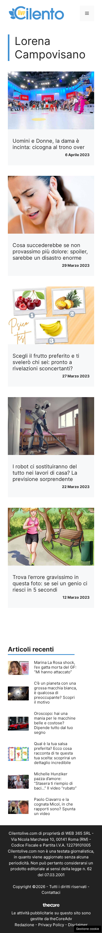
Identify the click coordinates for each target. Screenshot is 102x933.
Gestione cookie (87, 929)
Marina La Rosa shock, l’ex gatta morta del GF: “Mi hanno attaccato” (55, 667)
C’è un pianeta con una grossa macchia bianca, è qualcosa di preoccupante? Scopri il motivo (55, 693)
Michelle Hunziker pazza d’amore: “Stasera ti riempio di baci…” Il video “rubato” (55, 781)
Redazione (24, 924)
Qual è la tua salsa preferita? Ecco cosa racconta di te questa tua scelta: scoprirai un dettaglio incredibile (55, 753)
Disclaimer (78, 924)
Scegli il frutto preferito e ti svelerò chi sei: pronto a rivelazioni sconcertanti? (46, 362)
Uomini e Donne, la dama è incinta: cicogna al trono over (48, 144)
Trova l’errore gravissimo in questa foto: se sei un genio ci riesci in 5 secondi (50, 583)
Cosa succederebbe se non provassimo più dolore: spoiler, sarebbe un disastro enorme (50, 251)
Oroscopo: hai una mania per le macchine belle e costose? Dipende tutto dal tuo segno (55, 723)
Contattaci (51, 892)
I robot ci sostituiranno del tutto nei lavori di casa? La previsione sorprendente (45, 472)
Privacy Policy (51, 924)
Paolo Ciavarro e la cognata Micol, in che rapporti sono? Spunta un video (54, 806)
